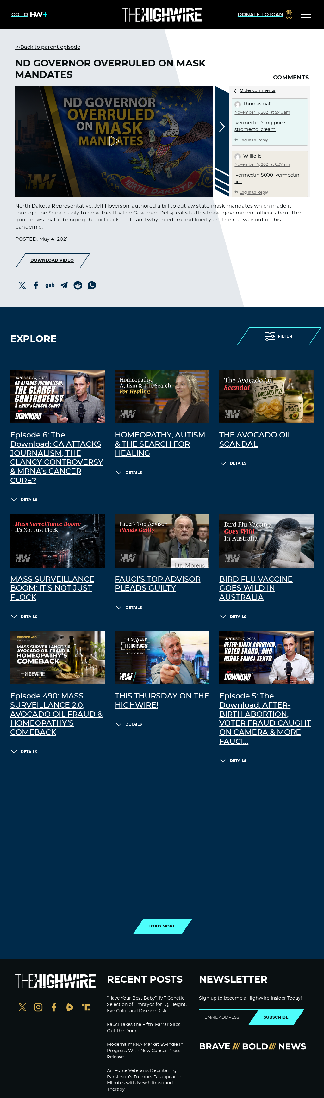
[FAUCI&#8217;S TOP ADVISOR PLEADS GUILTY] (162, 541)
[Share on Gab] (50, 285)
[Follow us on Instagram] (38, 1008)
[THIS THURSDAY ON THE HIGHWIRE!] (162, 657)
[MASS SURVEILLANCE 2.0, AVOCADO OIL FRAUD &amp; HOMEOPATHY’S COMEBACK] (57, 657)
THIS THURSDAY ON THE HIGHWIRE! (162, 700)
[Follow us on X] (22, 1008)
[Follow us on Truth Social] (85, 1008)
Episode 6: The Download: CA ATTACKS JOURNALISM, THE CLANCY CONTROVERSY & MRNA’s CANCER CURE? (56, 458)
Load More (162, 926)
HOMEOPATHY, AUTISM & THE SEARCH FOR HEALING (160, 444)
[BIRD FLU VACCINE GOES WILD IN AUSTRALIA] (266, 541)
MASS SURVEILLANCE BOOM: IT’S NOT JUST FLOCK (52, 589)
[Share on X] (22, 285)
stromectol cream (255, 129)
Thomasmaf (256, 104)
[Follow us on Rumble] (70, 1008)
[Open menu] (306, 15)
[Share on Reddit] (78, 285)
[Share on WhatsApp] (92, 285)
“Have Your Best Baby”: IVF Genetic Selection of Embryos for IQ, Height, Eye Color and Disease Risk (147, 1004)
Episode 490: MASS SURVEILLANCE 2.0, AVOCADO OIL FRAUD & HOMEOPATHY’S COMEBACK (56, 714)
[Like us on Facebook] (54, 1008)
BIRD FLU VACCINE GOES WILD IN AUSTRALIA (256, 589)
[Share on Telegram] (64, 285)
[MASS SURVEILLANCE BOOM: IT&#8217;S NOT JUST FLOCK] (57, 541)
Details (29, 500)
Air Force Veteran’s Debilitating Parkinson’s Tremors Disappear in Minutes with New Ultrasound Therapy (144, 1080)
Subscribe (276, 1017)
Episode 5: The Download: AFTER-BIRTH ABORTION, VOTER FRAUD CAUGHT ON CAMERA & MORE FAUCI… (265, 719)
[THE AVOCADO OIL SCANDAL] (266, 396)
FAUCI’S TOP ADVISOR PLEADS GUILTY (158, 584)
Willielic (252, 156)
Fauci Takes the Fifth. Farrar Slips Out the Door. (143, 1027)
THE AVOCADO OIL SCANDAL (255, 439)
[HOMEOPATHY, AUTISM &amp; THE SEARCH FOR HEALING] (162, 396)
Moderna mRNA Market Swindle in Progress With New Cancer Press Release (145, 1050)
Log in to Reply (254, 140)
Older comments (257, 91)
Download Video (52, 260)
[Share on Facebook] (36, 285)
